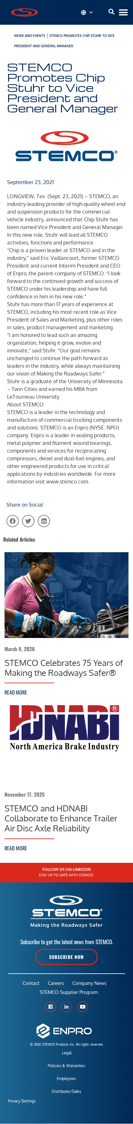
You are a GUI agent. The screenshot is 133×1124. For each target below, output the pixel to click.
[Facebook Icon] (50, 1006)
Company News (89, 983)
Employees (66, 1078)
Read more (16, 692)
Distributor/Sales (66, 1091)
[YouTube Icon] (82, 1006)
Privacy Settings (22, 1101)
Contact (31, 983)
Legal (66, 1052)
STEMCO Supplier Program (69, 992)
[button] (123, 12)
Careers (56, 983)
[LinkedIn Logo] (66, 1006)
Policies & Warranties (66, 1065)
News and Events (29, 36)
